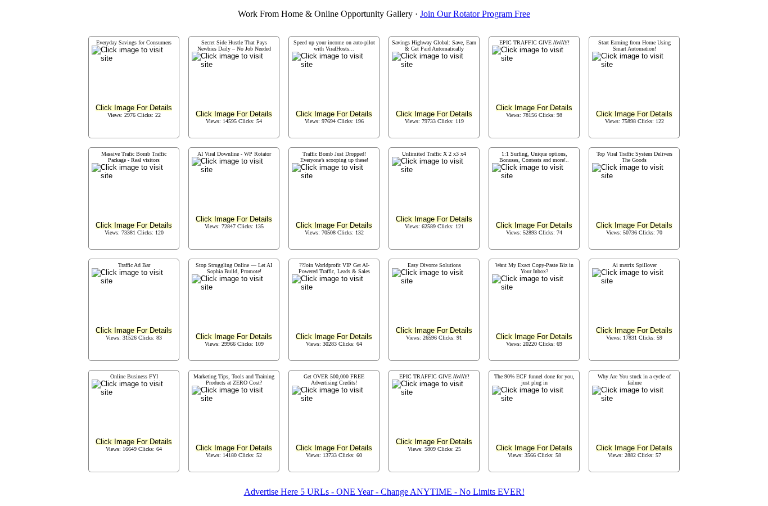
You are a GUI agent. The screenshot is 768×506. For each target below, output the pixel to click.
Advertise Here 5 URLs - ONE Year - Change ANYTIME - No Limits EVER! (384, 491)
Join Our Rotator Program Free (475, 14)
